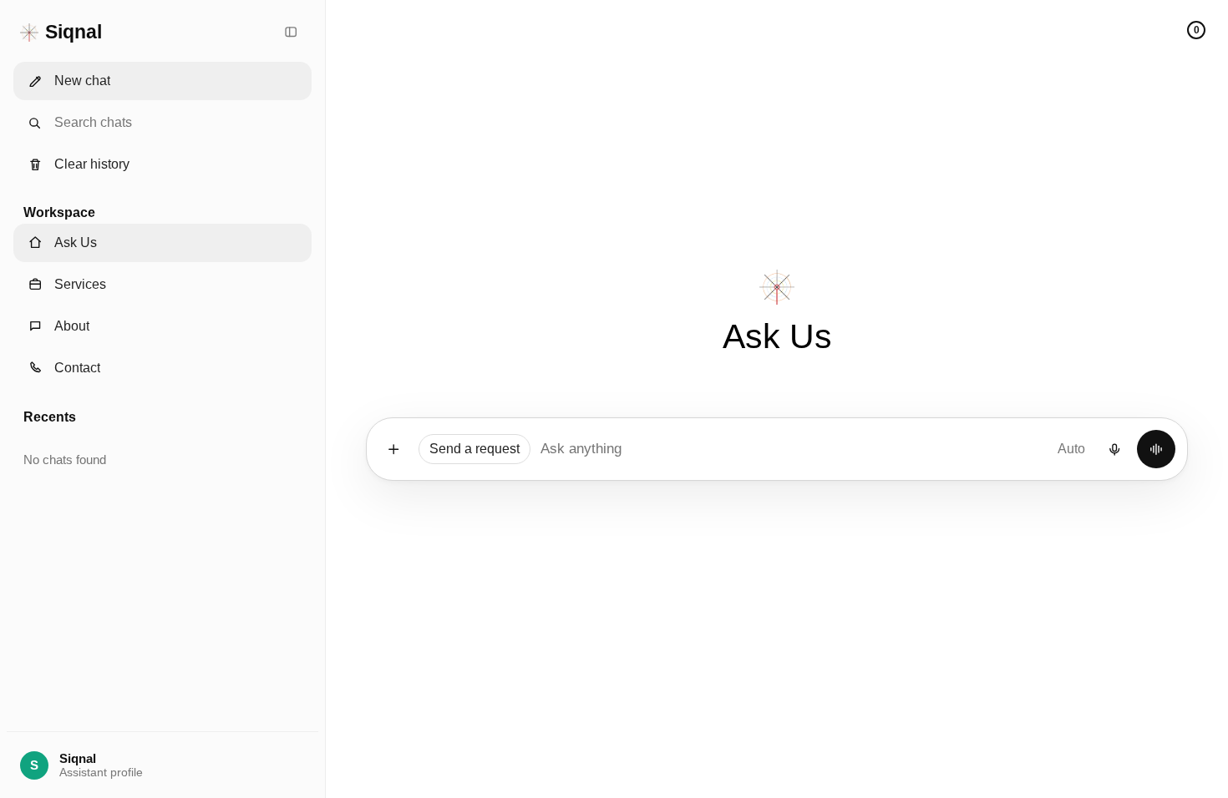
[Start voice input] (1156, 449)
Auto (1071, 449)
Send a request (474, 449)
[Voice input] (1114, 449)
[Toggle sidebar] (291, 32)
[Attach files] (393, 449)
